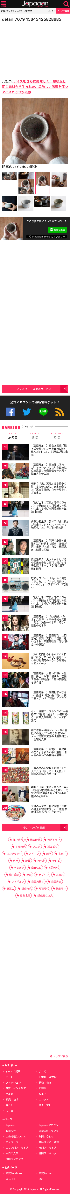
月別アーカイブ (47, 1147)
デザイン (44, 874)
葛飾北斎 (25, 895)
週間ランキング (47, 1153)
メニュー (3, 4)
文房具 (60, 874)
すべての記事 (13, 1071)
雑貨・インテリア (16, 1088)
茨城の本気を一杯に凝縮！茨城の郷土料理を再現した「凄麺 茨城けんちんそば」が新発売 (49, 809)
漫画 (27, 860)
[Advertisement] (29, 49)
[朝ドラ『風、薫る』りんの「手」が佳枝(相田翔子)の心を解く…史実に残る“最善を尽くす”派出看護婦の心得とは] (15, 794)
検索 (66, 4)
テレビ (56, 860)
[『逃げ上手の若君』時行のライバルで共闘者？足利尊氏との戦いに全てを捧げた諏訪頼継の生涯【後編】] (15, 604)
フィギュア (17, 881)
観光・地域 (12, 1099)
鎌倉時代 (26, 888)
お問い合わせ (46, 1136)
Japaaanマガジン (49, 1125)
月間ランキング (14, 1159)
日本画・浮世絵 (47, 1077)
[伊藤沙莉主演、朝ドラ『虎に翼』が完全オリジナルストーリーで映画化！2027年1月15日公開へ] (15, 529)
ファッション (13, 1082)
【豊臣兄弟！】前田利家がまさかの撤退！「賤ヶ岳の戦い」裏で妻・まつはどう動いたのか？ (48, 695)
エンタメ (44, 1099)
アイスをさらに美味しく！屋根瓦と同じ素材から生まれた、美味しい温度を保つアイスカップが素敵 (35, 86)
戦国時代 (35, 839)
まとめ (42, 1071)
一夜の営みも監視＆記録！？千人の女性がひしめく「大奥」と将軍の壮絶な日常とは (48, 771)
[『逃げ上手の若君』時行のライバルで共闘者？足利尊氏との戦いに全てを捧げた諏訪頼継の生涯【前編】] (15, 510)
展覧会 (10, 888)
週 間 (35, 435)
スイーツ (34, 853)
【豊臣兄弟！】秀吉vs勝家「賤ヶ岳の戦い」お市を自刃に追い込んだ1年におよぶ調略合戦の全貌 (49, 450)
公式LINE (43, 412)
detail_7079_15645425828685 (31, 19)
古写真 (9, 1110)
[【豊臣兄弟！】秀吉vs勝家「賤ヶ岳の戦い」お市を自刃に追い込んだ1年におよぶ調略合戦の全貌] (15, 453)
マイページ (12, 1142)
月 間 (57, 435)
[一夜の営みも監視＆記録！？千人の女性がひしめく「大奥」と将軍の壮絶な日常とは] (15, 775)
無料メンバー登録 (49, 1142)
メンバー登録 (63, 10)
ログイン (51, 10)
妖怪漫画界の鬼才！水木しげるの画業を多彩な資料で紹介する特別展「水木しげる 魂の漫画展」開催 (48, 563)
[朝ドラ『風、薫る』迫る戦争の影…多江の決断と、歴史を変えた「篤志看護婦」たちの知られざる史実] (15, 491)
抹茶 (29, 874)
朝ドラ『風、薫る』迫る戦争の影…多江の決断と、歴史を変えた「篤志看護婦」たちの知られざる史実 (48, 488)
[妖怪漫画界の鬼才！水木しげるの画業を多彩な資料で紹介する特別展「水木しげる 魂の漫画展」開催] (15, 566)
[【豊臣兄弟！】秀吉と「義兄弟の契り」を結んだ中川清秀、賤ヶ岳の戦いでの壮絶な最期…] (15, 756)
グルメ (9, 1094)
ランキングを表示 (34, 827)
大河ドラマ (53, 839)
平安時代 (20, 846)
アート (9, 1077)
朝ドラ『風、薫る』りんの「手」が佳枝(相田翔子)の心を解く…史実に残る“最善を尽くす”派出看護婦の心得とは (49, 791)
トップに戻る (60, 1056)
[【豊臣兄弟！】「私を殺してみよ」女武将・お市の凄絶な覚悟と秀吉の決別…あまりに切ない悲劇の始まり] (15, 623)
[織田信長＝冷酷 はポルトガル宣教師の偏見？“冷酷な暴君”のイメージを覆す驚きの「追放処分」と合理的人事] (15, 737)
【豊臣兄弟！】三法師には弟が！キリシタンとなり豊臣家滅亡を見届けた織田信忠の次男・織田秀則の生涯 (48, 469)
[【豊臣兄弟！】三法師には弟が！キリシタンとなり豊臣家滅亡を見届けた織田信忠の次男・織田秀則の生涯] (15, 472)
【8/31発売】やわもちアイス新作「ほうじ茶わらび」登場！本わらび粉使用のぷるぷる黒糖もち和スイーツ (48, 658)
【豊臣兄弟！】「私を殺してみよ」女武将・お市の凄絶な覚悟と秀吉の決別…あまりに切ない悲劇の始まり (48, 620)
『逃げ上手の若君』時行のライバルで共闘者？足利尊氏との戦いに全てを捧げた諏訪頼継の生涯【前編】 (48, 507)
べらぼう (19, 867)
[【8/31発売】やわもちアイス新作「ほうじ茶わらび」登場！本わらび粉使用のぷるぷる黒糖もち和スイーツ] (15, 661)
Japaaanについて (49, 1131)
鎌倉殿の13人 (45, 895)
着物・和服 (45, 1082)
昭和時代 (44, 888)
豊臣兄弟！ (37, 881)
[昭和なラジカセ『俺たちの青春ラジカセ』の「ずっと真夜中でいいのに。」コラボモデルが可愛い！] (15, 585)
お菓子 (62, 853)
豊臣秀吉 (56, 881)
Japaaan (35, 4)
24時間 (13, 435)
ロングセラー (14, 853)
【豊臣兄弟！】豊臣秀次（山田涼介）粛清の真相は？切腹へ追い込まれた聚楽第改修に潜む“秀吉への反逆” (49, 639)
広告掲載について (16, 1136)
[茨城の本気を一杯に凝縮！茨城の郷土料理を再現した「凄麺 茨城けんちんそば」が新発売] (15, 813)
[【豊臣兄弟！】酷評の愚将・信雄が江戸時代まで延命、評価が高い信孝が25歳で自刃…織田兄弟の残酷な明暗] (15, 548)
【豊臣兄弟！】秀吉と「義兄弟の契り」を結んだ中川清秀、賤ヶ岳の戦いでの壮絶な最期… (48, 752)
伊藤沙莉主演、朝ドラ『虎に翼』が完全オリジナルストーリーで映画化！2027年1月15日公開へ (49, 524)
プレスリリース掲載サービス (34, 389)
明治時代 (54, 867)
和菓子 (42, 1094)
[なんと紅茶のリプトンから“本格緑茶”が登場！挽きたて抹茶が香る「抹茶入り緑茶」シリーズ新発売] (15, 718)
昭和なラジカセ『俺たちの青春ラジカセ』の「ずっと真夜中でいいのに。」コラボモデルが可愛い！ (49, 582)
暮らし (9, 1105)
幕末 (15, 860)
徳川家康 (14, 874)
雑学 (48, 853)
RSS (59, 412)
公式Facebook (10, 412)
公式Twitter (26, 412)
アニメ (36, 846)
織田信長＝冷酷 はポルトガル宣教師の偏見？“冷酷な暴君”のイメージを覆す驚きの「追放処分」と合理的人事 (49, 734)
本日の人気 (12, 1153)
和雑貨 (42, 1088)
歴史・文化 (45, 1105)
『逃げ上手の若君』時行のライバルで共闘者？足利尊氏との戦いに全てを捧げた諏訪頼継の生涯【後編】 (48, 601)
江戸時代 (18, 839)
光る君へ (61, 888)
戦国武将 (52, 846)
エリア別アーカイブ (17, 1147)
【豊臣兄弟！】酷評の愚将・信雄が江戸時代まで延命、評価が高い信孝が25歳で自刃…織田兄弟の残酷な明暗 (49, 545)
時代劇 (41, 860)
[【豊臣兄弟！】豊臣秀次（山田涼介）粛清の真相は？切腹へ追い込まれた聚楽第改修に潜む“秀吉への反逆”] (15, 642)
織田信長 (36, 867)
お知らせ (11, 1131)
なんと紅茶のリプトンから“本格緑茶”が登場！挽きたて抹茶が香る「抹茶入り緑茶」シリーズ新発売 (49, 715)
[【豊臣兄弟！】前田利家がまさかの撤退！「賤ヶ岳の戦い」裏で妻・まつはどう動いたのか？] (15, 699)
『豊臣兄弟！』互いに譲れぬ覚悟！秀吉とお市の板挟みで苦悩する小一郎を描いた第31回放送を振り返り (49, 677)
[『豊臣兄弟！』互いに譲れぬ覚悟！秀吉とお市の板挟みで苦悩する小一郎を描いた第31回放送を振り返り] (15, 680)
